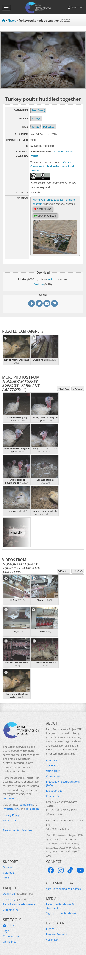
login (50, 279)
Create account (12, 936)
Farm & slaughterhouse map (19, 904)
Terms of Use (10, 820)
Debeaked (49, 126)
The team (51, 765)
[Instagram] (60, 870)
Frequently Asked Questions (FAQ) (63, 783)
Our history (53, 770)
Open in (43, 209)
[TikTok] (70, 870)
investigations (11, 808)
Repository (14, 899)
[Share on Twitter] (39, 303)
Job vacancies (54, 790)
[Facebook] (51, 870)
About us (51, 760)
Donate (7, 867)
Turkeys (36, 118)
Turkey (35, 126)
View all (63, 388)
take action (32, 808)
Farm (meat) (38, 110)
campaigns (26, 804)
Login (6, 931)
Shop (6, 878)
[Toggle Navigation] (6, 8)
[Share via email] (46, 303)
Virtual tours (10, 909)
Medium (38, 284)
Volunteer (9, 872)
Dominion (18, 893)
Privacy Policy (11, 815)
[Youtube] (80, 870)
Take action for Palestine (17, 830)
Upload (78, 388)
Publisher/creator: (40, 151)
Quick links (9, 941)
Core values (53, 776)
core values (9, 798)
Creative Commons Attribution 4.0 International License (52, 166)
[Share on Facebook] (31, 303)
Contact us (52, 796)
